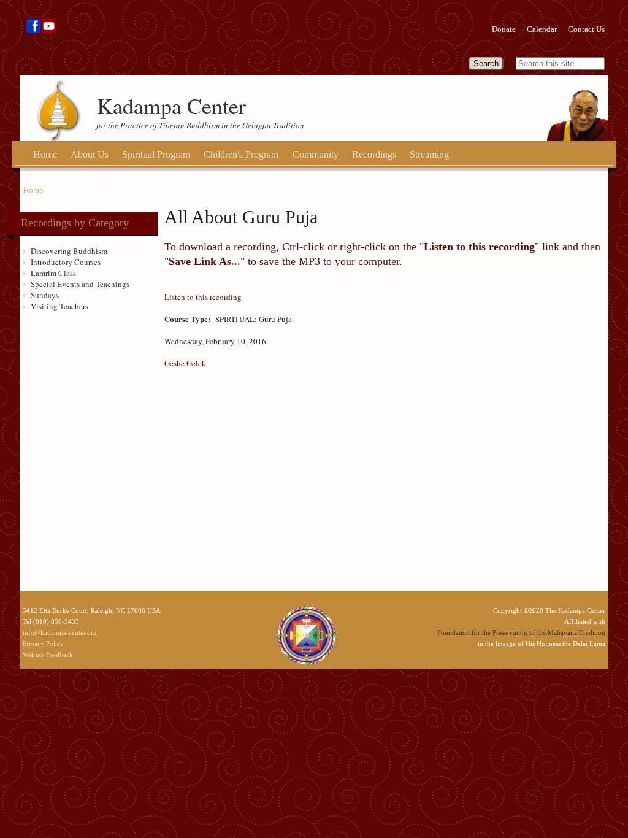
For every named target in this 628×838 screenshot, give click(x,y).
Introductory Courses (66, 261)
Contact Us (586, 29)
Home (45, 154)
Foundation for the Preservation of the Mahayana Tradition (521, 632)
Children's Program (241, 154)
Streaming (429, 154)
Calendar (542, 29)
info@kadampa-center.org (60, 632)
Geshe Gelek (185, 363)
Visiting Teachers (59, 306)
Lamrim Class (53, 273)
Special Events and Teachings (80, 284)
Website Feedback (48, 654)
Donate (504, 29)
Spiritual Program (156, 154)
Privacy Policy (43, 643)
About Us (90, 154)
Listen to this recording (203, 296)
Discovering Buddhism (69, 250)
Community (316, 154)
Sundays (45, 295)
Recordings (374, 154)
